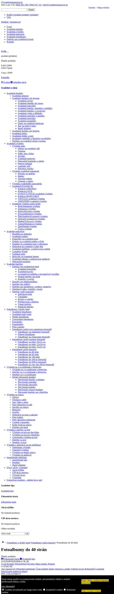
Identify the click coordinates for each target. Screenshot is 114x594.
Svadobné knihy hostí (21, 314)
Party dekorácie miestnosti (23, 420)
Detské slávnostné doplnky (24, 377)
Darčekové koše (25, 294)
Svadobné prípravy (20, 96)
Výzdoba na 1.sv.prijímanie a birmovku (24, 367)
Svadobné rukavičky (27, 106)
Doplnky (16, 462)
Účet (9, 17)
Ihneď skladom (24, 128)
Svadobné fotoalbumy (16, 37)
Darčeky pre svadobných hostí (20, 39)
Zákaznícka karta (8, 502)
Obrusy (15, 397)
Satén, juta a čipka (26, 153)
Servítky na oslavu (20, 407)
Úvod (9, 27)
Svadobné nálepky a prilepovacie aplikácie (31, 259)
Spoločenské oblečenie (17, 457)
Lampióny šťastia (20, 251)
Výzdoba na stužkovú (21, 455)
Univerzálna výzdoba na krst (24, 437)
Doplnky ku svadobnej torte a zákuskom (30, 244)
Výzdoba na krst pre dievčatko (25, 432)
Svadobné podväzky (27, 118)
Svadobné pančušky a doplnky (31, 116)
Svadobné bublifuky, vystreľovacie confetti (31, 249)
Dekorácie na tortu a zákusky (25, 415)
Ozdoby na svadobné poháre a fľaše (28, 241)
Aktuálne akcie (19, 82)
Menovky (16, 410)
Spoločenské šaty (19, 460)
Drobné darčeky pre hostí (29, 276)
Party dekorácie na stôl (22, 405)
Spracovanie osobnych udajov (14, 571)
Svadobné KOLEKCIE (22, 186)
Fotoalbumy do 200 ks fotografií (32, 362)
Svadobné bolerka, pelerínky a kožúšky (35, 108)
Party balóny (17, 417)
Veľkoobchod (20, 564)
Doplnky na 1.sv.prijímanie (24, 374)
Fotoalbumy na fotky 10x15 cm (31, 342)
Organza (21, 151)
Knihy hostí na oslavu (21, 425)
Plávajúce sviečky (26, 168)
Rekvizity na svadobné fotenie (25, 256)
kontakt (92, 7)
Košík (22, 15)
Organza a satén (19, 400)
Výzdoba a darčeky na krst (18, 430)
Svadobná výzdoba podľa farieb (26, 204)
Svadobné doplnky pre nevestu (25, 98)
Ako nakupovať (8, 569)
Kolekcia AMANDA (27, 189)
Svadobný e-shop (9, 88)
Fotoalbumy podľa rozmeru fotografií (28, 339)
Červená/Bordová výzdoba (29, 214)
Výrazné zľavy (18, 475)
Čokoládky (23, 297)
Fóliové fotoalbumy (26, 334)
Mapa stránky (103, 7)
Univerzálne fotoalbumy (23, 319)
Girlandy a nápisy (25, 181)
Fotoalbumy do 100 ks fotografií (32, 359)
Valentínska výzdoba (21, 447)
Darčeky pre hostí (20, 427)
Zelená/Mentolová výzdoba (30, 224)
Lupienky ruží (24, 166)
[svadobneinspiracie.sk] (12, 2)
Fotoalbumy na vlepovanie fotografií (34, 337)
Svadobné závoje (25, 101)
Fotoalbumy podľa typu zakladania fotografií (32, 329)
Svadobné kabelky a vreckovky (31, 111)
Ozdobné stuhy (19, 254)
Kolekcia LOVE (25, 191)
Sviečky (15, 412)
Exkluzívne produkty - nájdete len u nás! (24, 480)
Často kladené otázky (45, 569)
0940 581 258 (22, 5)
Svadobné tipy (7, 491)
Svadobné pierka (19, 133)
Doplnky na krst (19, 442)
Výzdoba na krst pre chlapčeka (25, 435)
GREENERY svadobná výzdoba (32, 201)
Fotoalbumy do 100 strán (29, 357)
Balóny (21, 176)
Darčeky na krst (19, 440)
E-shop (6, 82)
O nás (4, 564)
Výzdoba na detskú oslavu (23, 452)
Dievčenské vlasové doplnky (30, 389)
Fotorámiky (17, 322)
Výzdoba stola (18, 146)
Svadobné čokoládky (27, 269)
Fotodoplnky (17, 324)
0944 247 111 (35, 5)
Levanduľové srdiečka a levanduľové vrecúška (38, 274)
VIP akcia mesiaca (20, 472)
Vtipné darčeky (24, 304)
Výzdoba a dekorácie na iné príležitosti (24, 445)
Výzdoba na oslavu (15, 394)
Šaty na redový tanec (27, 126)
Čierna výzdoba (25, 229)
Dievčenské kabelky (27, 387)
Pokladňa (5, 77)
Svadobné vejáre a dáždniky (30, 113)
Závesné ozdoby (25, 178)
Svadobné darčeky (15, 264)
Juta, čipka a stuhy (20, 402)
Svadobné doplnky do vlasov (30, 103)
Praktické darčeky (26, 307)
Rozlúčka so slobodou (22, 234)
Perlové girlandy (25, 163)
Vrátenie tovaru (78, 569)
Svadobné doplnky (15, 29)
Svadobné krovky (25, 271)
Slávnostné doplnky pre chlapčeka (33, 392)
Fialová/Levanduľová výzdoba (31, 219)
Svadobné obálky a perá (22, 136)
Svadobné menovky (26, 158)
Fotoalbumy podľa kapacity (24, 349)
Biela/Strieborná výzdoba (29, 206)
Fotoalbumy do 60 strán (28, 354)
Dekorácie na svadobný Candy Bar (27, 246)
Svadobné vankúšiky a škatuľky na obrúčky (31, 138)
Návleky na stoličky (26, 173)
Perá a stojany (18, 327)
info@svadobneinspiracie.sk (55, 5)
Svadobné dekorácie (15, 34)
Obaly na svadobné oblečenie (31, 123)
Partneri (51, 564)
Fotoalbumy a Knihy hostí (18, 309)
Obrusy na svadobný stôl (29, 148)
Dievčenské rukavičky (27, 384)
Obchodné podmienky (26, 569)
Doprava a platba (63, 569)
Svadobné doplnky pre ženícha (25, 131)
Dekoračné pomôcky (21, 261)
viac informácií (8, 586)
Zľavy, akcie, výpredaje (17, 467)
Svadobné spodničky (27, 121)
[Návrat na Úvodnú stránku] (3, 543)
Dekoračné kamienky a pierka (31, 161)
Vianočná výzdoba (20, 450)
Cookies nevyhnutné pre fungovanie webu (23, 590)
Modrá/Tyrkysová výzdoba (30, 221)
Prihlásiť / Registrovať (11, 22)
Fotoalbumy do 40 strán (28, 352)
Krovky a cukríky (25, 299)
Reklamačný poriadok (94, 569)
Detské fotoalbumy (20, 317)
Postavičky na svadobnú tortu (25, 239)
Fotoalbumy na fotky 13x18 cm (31, 344)
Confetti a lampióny (21, 422)
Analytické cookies (54, 590)
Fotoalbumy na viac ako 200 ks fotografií (36, 364)
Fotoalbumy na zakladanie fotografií (33, 332)
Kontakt (10, 42)
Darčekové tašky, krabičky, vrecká (27, 289)
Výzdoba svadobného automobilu (27, 184)
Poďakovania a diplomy (28, 302)
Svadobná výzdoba (15, 32)
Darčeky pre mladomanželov (25, 281)
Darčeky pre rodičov (21, 284)
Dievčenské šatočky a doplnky (31, 379)
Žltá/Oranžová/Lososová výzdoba (33, 216)
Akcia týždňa (18, 470)
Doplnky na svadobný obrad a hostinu (29, 141)
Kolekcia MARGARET (28, 196)
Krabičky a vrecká (26, 279)
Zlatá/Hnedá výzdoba (27, 226)
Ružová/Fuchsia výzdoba (29, 211)
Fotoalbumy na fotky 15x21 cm (31, 347)
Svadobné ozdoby (20, 236)
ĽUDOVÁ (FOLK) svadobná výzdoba (35, 194)
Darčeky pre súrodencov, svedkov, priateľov (31, 286)
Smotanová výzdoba (27, 209)
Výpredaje (16, 477)
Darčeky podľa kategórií (23, 292)
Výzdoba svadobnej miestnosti (25, 171)
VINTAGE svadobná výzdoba (31, 199)
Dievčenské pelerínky (27, 382)
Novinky (31, 564)
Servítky (21, 156)
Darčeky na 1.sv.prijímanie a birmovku (29, 372)
